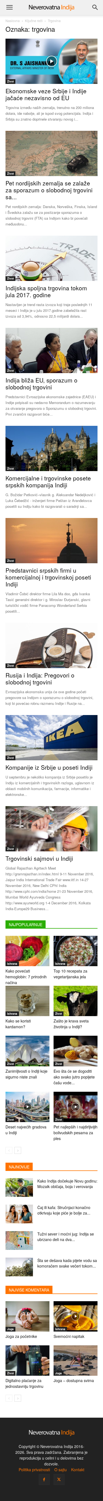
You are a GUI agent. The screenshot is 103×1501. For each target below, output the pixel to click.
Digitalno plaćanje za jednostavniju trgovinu (24, 1383)
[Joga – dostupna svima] (76, 1360)
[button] (9, 7)
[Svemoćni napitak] (76, 1316)
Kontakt (77, 1469)
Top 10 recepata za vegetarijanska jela (70, 973)
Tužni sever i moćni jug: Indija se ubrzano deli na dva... (65, 1236)
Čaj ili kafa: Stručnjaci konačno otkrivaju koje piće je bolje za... (63, 1210)
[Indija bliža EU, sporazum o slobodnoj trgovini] (51, 350)
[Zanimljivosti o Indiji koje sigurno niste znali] (27, 1051)
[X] (59, 1479)
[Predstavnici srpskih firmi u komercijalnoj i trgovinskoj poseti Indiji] (51, 540)
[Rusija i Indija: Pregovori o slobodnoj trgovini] (51, 645)
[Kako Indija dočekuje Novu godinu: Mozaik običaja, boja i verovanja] (19, 1187)
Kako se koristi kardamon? (18, 1023)
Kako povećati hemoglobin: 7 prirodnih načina (26, 976)
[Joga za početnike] (27, 1316)
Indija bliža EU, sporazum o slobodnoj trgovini (41, 383)
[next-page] (17, 1150)
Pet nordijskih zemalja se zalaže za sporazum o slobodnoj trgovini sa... (49, 190)
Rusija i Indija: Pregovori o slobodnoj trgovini (39, 678)
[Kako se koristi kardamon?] (27, 1001)
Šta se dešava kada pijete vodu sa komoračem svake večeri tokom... (67, 1263)
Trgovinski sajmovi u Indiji (39, 858)
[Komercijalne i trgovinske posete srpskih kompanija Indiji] (51, 448)
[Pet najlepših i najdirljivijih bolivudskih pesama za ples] (76, 1107)
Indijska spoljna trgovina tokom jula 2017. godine (46, 291)
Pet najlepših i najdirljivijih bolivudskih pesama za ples (76, 1132)
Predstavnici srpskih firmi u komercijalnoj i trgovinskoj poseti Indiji (48, 577)
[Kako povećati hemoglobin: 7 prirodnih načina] (27, 951)
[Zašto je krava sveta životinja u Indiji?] (76, 1001)
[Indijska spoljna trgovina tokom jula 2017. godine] (51, 258)
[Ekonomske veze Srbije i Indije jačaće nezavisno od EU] (51, 61)
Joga (10, 1329)
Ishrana (12, 964)
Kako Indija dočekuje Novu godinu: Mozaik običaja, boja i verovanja (67, 1183)
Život (10, 81)
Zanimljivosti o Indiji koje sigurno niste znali (26, 1074)
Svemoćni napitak (69, 1336)
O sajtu (60, 1469)
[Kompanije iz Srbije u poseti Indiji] (51, 737)
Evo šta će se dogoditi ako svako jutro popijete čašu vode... (74, 1076)
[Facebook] (44, 1479)
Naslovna (12, 20)
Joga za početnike (21, 1336)
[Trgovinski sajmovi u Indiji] (51, 828)
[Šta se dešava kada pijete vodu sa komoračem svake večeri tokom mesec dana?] (19, 1267)
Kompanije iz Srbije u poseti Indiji (49, 767)
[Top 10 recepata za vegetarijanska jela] (76, 951)
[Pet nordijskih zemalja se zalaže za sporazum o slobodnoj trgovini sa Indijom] (51, 153)
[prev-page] (8, 1150)
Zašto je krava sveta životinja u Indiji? (71, 1023)
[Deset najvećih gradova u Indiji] (27, 1107)
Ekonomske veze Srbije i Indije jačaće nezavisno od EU (46, 94)
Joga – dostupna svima (74, 1380)
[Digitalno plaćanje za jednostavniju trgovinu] (27, 1360)
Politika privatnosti (34, 1469)
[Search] (95, 7)
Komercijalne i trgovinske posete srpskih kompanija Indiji (48, 481)
